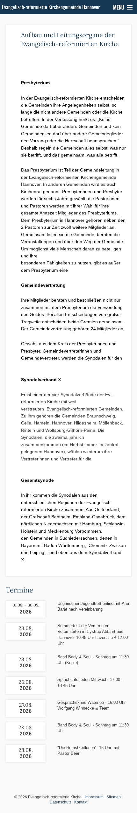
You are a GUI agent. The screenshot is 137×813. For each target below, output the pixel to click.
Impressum (94, 797)
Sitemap (113, 797)
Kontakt (80, 802)
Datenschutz (60, 802)
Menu (118, 7)
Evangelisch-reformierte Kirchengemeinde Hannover (51, 7)
